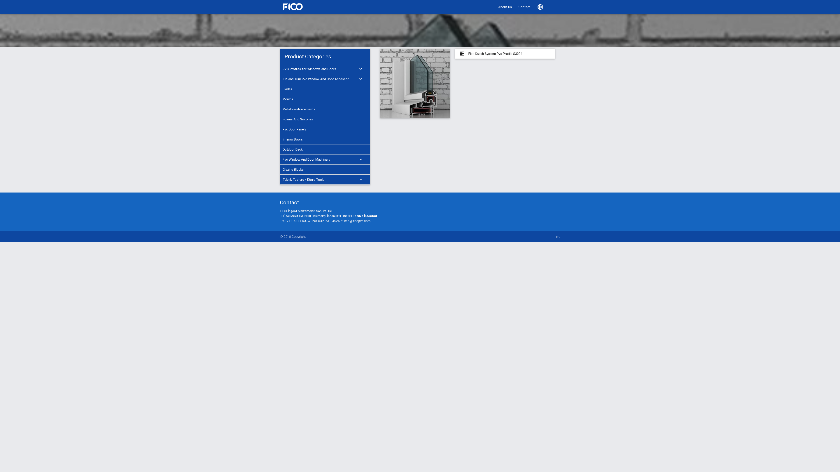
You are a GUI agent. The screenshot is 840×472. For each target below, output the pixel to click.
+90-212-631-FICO (293, 221)
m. (558, 236)
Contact (524, 7)
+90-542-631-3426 (325, 221)
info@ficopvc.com (357, 221)
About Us (505, 7)
